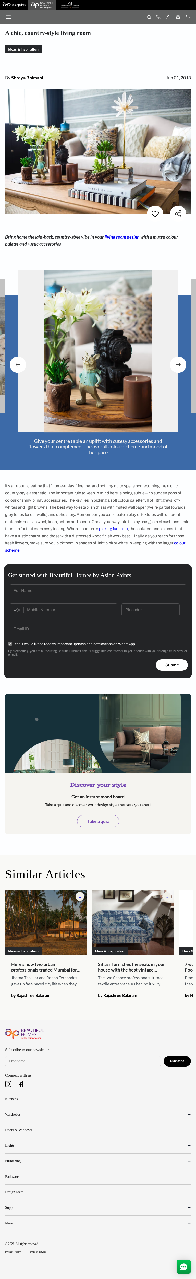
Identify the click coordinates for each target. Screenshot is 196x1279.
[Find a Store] (178, 17)
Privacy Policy (13, 1251)
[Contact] (158, 17)
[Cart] (187, 17)
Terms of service (37, 1251)
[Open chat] (184, 1267)
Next (178, 365)
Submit (172, 665)
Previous (18, 365)
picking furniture (113, 529)
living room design (122, 237)
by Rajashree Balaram (30, 995)
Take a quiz (98, 821)
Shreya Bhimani (27, 77)
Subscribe (177, 1061)
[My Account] (168, 17)
